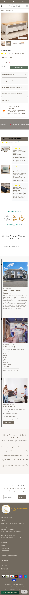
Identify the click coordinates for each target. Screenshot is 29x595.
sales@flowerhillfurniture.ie (9, 555)
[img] (5, 142)
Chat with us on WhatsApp (11, 592)
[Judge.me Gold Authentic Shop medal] (7, 218)
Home (2, 10)
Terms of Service (23, 586)
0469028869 (5, 550)
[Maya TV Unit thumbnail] (3, 43)
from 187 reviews (12, 142)
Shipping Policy (14, 586)
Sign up (21, 497)
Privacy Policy (7, 584)
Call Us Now (8, 422)
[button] (4, 53)
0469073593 (5, 548)
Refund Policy (5, 586)
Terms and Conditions (17, 584)
